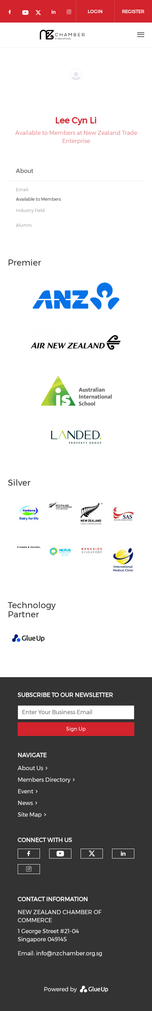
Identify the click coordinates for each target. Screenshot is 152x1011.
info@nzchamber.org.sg (69, 953)
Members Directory (44, 779)
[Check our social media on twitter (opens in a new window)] (40, 13)
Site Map (30, 814)
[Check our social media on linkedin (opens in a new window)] (55, 13)
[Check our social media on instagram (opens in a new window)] (70, 13)
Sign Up (76, 729)
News (25, 803)
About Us (30, 768)
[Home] (61, 35)
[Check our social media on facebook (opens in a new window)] (11, 13)
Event (25, 791)
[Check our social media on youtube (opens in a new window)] (26, 13)
